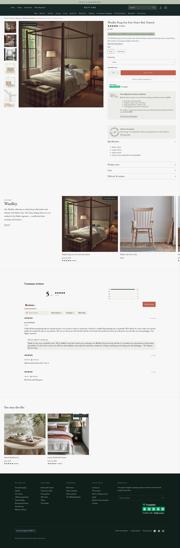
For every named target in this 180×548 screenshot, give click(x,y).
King (110, 51)
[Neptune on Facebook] (154, 531)
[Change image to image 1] (10, 27)
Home (6, 18)
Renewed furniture (21, 503)
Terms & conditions (121, 531)
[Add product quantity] (110, 72)
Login (94, 497)
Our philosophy (20, 488)
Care (110, 170)
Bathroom (82, 13)
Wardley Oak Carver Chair (128, 254)
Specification (113, 141)
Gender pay (19, 506)
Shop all (7, 225)
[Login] (160, 7)
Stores (19, 7)
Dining (58, 13)
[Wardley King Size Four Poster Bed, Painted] (90, 224)
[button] (123, 289)
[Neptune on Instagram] (163, 531)
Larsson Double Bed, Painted (57, 457)
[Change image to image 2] (10, 41)
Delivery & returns (116, 176)
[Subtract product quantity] (117, 72)
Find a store (96, 491)
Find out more (125, 135)
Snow (114, 62)
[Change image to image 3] (10, 54)
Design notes (113, 164)
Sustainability (20, 500)
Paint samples (71, 494)
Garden (50, 13)
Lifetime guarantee (22, 497)
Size (109, 47)
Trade (43, 500)
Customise (111, 57)
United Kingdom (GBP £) (25, 531)
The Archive (141, 13)
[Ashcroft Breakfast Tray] (25, 434)
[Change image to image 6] (10, 96)
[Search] (153, 7)
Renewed (131, 13)
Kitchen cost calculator (100, 500)
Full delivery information (128, 116)
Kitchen (42, 13)
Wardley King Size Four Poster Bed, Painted (76, 254)
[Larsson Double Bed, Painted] (68, 434)
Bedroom (73, 13)
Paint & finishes (120, 13)
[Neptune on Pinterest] (159, 531)
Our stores (19, 494)
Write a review (149, 304)
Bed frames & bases (29, 18)
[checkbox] (82, 313)
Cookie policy (135, 531)
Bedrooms (19, 18)
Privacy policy (147, 531)
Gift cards (44, 497)
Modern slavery (20, 509)
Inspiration (28, 7)
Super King (120, 51)
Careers (95, 503)
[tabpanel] (90, 347)
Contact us (96, 488)
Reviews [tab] (30, 305)
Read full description (115, 44)
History (17, 491)
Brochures (70, 488)
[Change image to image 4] (10, 68)
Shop (13, 7)
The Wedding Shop (73, 497)
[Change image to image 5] (10, 82)
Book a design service (100, 494)
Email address (124, 495)
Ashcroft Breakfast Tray (11, 457)
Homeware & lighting (104, 13)
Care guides (45, 494)
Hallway (91, 13)
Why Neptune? (39, 7)
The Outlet (45, 503)
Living (65, 13)
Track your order (46, 491)
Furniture (12, 18)
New (36, 13)
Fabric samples (71, 491)
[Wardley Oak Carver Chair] (148, 224)
